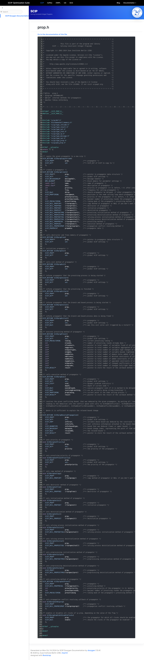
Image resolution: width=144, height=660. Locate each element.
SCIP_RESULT (50, 368)
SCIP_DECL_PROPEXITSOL (54, 219)
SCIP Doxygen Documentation (17, 16)
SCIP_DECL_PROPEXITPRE (54, 215)
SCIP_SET (48, 163)
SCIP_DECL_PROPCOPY (53, 203)
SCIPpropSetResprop (55, 602)
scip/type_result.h (59, 127)
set (66, 163)
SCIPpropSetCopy (53, 473)
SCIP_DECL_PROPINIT (53, 208)
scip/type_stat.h (58, 131)
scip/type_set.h (58, 129)
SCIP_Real (49, 431)
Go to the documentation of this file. (52, 34)
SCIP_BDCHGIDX (51, 428)
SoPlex (49, 3)
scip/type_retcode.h (60, 125)
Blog (118, 3)
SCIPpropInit (59, 251)
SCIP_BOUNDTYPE (51, 426)
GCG (71, 3)
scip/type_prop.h (58, 140)
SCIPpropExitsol (61, 318)
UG (65, 3)
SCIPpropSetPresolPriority (58, 458)
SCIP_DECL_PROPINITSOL (54, 217)
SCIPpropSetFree (53, 487)
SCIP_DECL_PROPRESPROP (54, 226)
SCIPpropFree (59, 237)
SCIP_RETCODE (47, 158)
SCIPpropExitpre (61, 291)
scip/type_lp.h (57, 134)
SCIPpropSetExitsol (55, 541)
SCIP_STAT (49, 383)
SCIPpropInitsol (61, 305)
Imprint (65, 653)
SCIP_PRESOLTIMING (52, 201)
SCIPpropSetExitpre (55, 568)
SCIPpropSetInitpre (55, 554)
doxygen (91, 650)
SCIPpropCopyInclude (62, 158)
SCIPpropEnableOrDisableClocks (60, 615)
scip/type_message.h (60, 136)
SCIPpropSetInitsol (55, 527)
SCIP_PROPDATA (51, 228)
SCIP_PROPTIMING (52, 194)
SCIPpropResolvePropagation (66, 415)
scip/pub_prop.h (58, 143)
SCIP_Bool (49, 192)
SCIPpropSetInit (53, 500)
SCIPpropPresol (60, 334)
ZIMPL (58, 3)
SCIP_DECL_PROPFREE (53, 206)
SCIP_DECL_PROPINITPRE (54, 212)
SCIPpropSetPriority (55, 442)
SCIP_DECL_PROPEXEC (53, 224)
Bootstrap (47, 655)
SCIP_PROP (49, 161)
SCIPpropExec (59, 377)
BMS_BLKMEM (49, 181)
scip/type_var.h (58, 138)
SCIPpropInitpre (61, 278)
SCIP (42, 3)
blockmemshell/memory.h (61, 122)
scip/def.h (55, 120)
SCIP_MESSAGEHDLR (52, 179)
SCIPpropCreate (60, 172)
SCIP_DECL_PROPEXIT (53, 210)
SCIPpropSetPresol (61, 581)
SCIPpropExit (59, 264)
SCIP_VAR (48, 422)
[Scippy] (137, 12)
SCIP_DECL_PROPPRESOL (54, 221)
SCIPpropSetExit (53, 514)
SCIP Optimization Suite (19, 3)
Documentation (129, 3)
